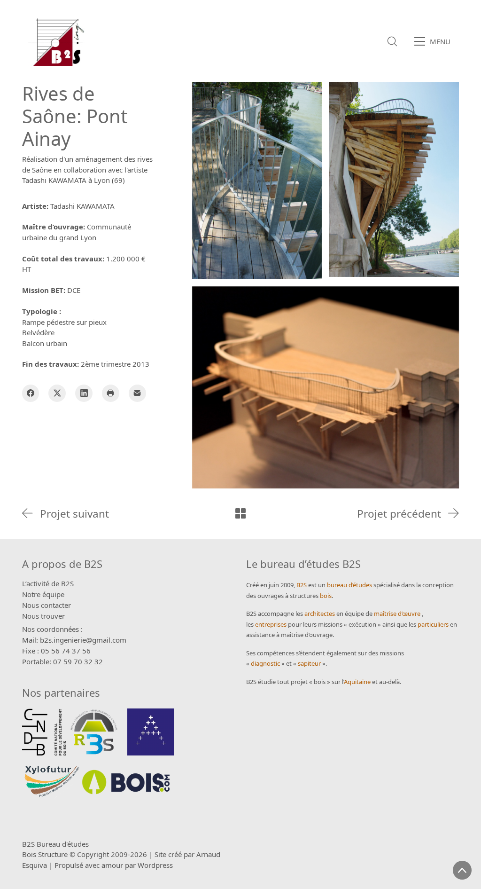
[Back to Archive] (240, 513)
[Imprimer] (110, 393)
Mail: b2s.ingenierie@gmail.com (74, 640)
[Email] (137, 393)
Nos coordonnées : (52, 629)
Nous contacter (46, 605)
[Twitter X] (57, 393)
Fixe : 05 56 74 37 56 (56, 650)
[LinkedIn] (84, 393)
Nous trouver (43, 616)
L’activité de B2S (48, 583)
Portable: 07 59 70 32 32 (62, 661)
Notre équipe (43, 594)
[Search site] (392, 41)
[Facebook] (30, 393)
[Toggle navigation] (435, 41)
